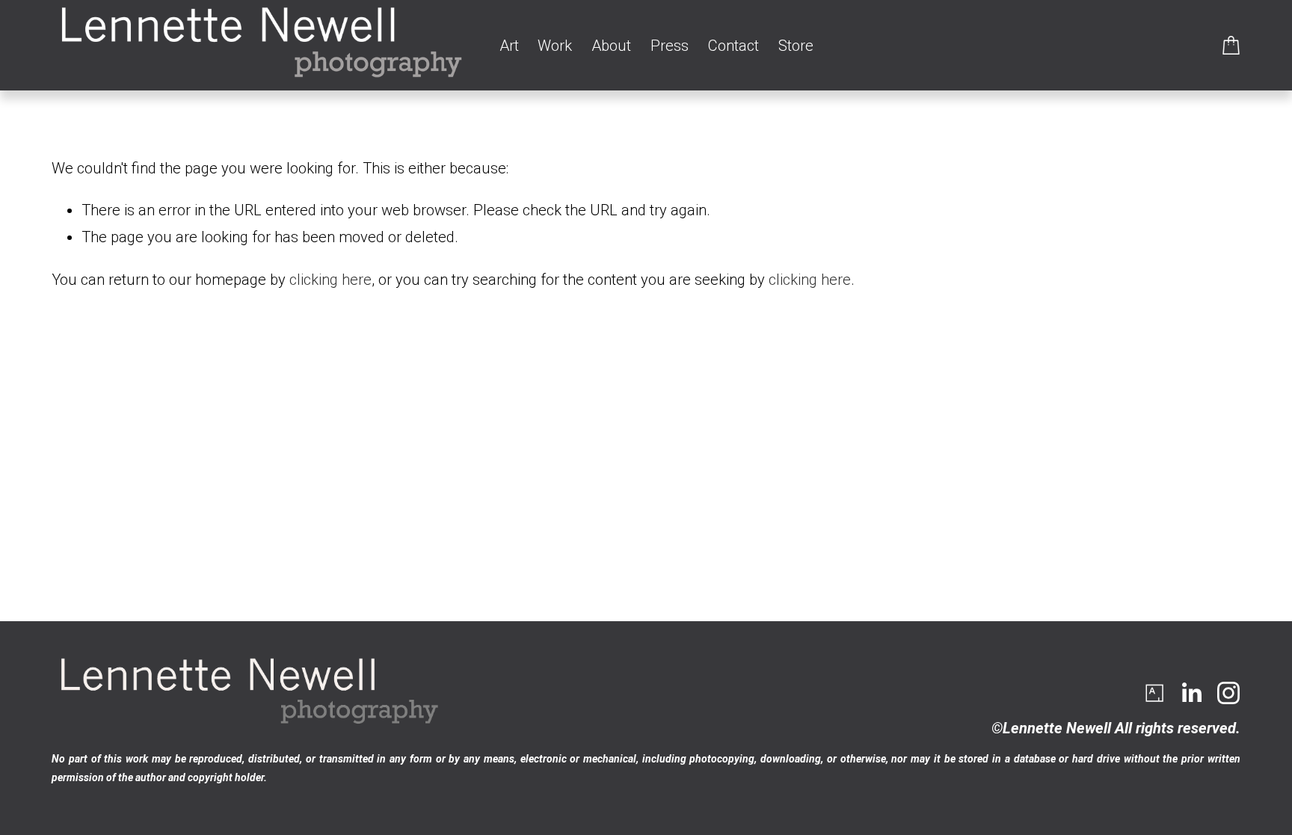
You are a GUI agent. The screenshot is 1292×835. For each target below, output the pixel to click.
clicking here (330, 280)
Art (509, 46)
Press (669, 46)
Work (555, 46)
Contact (733, 46)
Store (795, 46)
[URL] (1154, 693)
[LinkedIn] (1191, 693)
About (611, 46)
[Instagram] (1228, 693)
